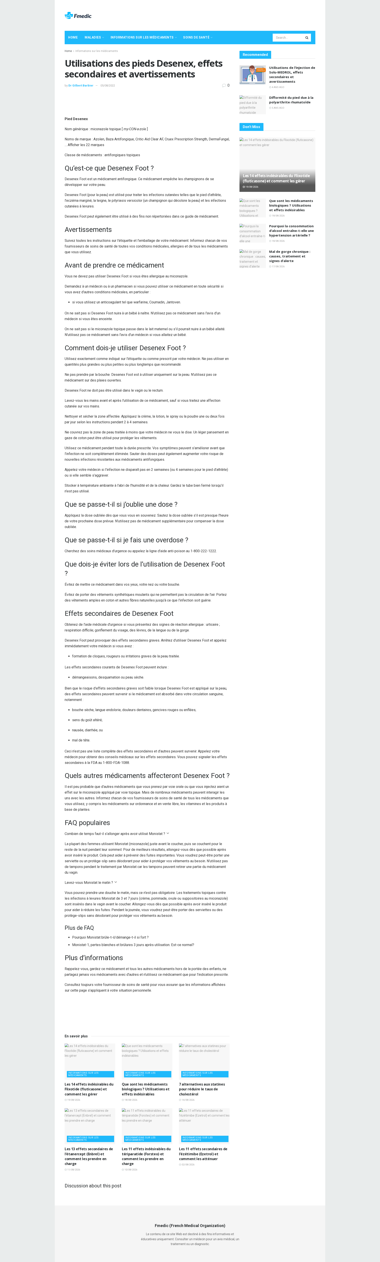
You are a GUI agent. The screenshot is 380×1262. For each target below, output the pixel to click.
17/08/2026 (278, 266)
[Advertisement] (235, 15)
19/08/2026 (73, 1100)
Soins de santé (196, 37)
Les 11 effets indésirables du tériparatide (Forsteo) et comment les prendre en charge (146, 1156)
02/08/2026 (187, 1164)
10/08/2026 (130, 1169)
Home (73, 37)
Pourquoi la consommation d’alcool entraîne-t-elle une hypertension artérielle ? (291, 230)
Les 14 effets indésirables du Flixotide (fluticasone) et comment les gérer (89, 1089)
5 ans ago (277, 107)
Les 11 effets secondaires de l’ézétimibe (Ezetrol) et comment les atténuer (203, 1153)
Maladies (93, 37)
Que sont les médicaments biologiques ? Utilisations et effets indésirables (146, 1089)
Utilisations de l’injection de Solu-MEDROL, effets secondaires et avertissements (292, 74)
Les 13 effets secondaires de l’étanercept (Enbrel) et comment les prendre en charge (89, 1156)
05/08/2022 (107, 85)
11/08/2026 (73, 1169)
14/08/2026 (187, 1100)
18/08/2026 (130, 1100)
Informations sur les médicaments (142, 37)
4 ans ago (277, 87)
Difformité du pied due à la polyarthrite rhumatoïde (291, 99)
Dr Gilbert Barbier (80, 85)
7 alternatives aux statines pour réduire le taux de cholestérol (202, 1089)
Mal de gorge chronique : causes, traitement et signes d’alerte (289, 256)
